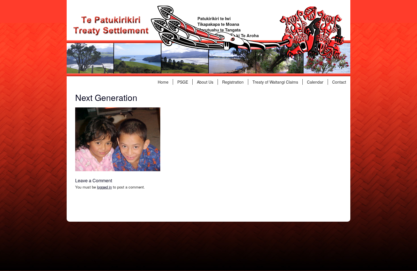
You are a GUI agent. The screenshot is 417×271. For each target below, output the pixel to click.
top (74, 214)
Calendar (315, 82)
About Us (205, 82)
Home (163, 82)
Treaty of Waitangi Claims (275, 82)
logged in (104, 187)
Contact (339, 82)
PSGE (182, 82)
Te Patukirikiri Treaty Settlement (111, 25)
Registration (233, 82)
